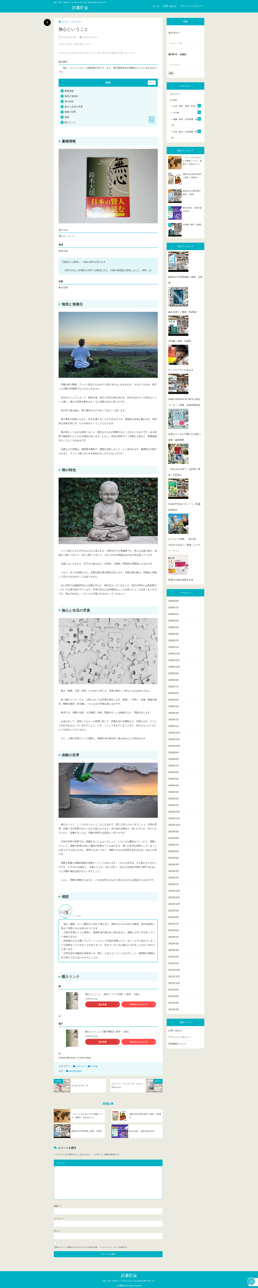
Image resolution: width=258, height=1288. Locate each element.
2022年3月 (173, 950)
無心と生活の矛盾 (73, 106)
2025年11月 (174, 660)
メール (59, 1218)
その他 (94, 1066)
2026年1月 (173, 647)
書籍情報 (69, 91)
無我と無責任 (71, 96)
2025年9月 (173, 673)
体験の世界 (70, 112)
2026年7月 (173, 607)
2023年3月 (173, 871)
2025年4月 (173, 706)
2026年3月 (173, 634)
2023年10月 (174, 825)
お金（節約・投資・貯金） (185, 106)
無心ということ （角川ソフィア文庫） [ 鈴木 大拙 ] (112, 994)
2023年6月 (173, 851)
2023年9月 (173, 831)
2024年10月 (174, 746)
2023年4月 (173, 864)
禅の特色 (69, 101)
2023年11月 (174, 818)
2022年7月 (173, 924)
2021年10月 (174, 983)
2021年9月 (173, 989)
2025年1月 (173, 726)
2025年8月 (173, 680)
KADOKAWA (75, 1071)
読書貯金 (80, 7)
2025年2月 (173, 719)
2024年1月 (173, 805)
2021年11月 (174, 976)
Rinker (95, 999)
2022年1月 (173, 963)
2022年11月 (174, 897)
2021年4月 (173, 1003)
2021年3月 (173, 1009)
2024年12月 (174, 732)
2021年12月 (174, 970)
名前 (57, 1206)
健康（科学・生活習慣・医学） (184, 122)
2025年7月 (173, 686)
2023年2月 (173, 877)
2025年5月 (173, 700)
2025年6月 (173, 693)
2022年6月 (173, 930)
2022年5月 (173, 937)
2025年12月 (174, 653)
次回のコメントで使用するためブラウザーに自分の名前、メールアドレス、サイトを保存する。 (91, 1247)
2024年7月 (173, 765)
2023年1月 (173, 884)
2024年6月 (173, 772)
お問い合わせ (170, 6)
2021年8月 (173, 996)
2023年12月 (174, 812)
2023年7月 (173, 844)
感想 (66, 117)
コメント (62, 1163)
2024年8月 (173, 759)
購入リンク (70, 122)
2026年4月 (173, 627)
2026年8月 (173, 601)
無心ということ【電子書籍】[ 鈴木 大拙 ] (107, 1031)
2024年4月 (173, 785)
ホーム (156, 6)
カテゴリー (77, 21)
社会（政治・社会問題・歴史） (184, 135)
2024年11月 (174, 739)
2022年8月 (173, 917)
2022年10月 (174, 904)
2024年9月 (173, 752)
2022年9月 (173, 910)
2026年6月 (173, 614)
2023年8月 (173, 838)
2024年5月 (173, 779)
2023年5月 (173, 858)
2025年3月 (173, 713)
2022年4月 (173, 943)
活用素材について (177, 1043)
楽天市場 (102, 1004)
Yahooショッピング (139, 1004)
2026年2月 (173, 640)
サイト (57, 1231)
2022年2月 (173, 956)
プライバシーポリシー (191, 6)
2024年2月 (173, 798)
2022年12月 (174, 891)
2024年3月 (173, 792)
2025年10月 (174, 667)
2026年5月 (173, 620)
